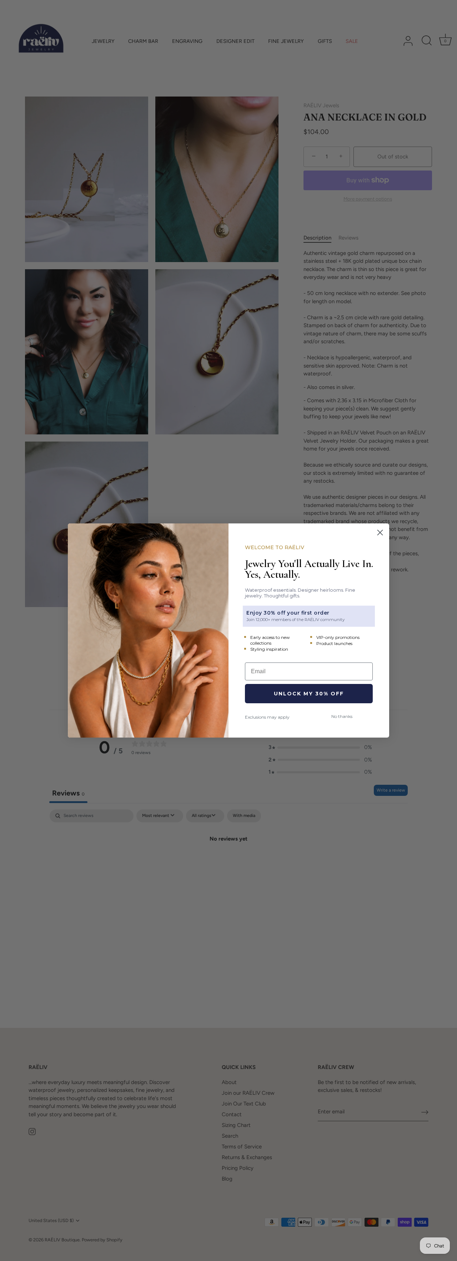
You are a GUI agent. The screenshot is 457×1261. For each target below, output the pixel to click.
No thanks (341, 716)
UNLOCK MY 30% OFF (309, 693)
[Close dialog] (380, 532)
